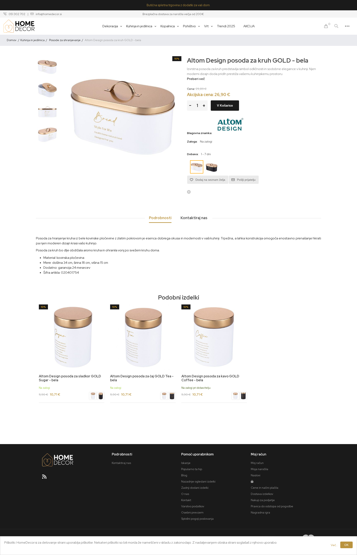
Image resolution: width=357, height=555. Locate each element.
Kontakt (186, 500)
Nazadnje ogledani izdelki (198, 481)
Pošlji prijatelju (246, 179)
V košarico (225, 105)
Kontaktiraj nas (121, 463)
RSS (46, 478)
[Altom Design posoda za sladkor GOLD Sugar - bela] (92, 396)
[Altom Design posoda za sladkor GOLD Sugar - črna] (100, 396)
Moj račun (257, 463)
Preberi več (196, 79)
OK (346, 545)
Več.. (334, 545)
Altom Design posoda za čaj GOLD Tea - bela (142, 378)
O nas (185, 494)
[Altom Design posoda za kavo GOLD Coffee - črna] (243, 396)
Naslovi (255, 475)
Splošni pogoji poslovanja (197, 519)
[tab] (160, 218)
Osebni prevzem (192, 512)
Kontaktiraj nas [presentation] (194, 217)
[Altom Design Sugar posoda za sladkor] (71, 337)
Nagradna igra (260, 512)
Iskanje (185, 463)
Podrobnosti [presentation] (160, 217)
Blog (184, 475)
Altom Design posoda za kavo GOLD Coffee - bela (210, 378)
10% (176, 58)
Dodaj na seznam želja (210, 179)
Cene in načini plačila (264, 488)
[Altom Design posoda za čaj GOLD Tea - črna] (172, 396)
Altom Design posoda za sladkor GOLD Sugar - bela (70, 378)
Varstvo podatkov (192, 506)
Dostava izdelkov (262, 494)
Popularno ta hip (191, 469)
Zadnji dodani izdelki (194, 488)
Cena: (191, 88)
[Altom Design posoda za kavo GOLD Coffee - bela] (235, 396)
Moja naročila (259, 469)
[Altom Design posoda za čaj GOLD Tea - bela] (164, 396)
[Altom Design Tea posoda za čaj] (143, 337)
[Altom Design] (230, 133)
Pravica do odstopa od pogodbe (272, 506)
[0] (326, 26)
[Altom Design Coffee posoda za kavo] (214, 337)
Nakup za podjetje (263, 500)
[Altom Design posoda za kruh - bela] (47, 66)
